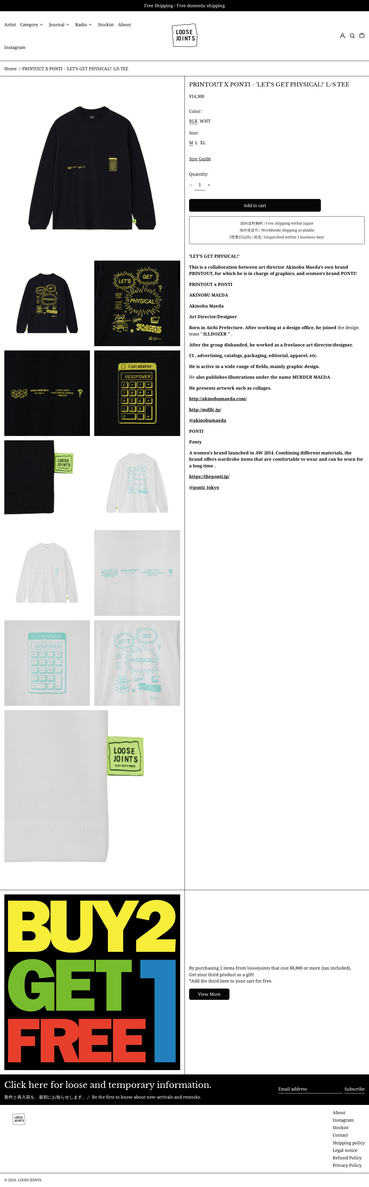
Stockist (341, 1127)
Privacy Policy (347, 1165)
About (339, 1112)
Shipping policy (349, 1143)
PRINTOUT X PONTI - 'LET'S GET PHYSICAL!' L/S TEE (75, 68)
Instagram (343, 1120)
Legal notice (345, 1150)
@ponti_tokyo (204, 487)
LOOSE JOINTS (30, 1179)
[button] (352, 35)
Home (10, 68)
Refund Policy (347, 1158)
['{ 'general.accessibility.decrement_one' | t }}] (190, 185)
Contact (340, 1135)
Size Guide (200, 159)
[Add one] (209, 185)
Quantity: (198, 174)
